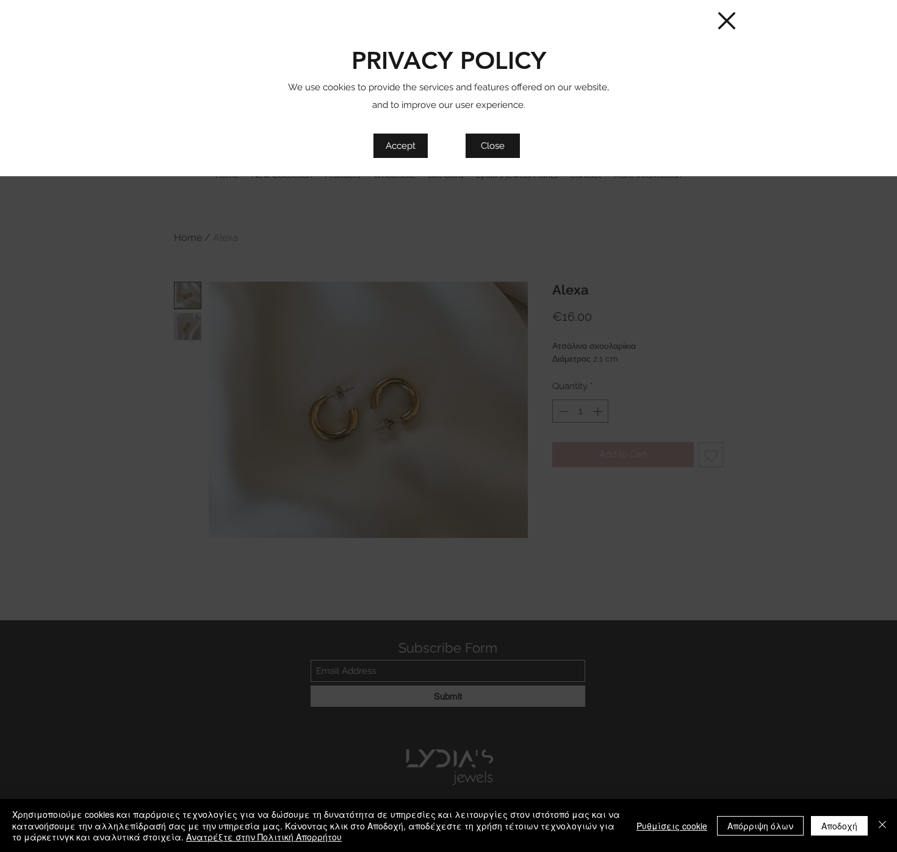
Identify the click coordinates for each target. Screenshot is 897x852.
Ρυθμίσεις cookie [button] (671, 826)
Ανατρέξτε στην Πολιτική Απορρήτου (264, 837)
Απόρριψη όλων (760, 826)
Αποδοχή (839, 826)
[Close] (882, 825)
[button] (726, 20)
